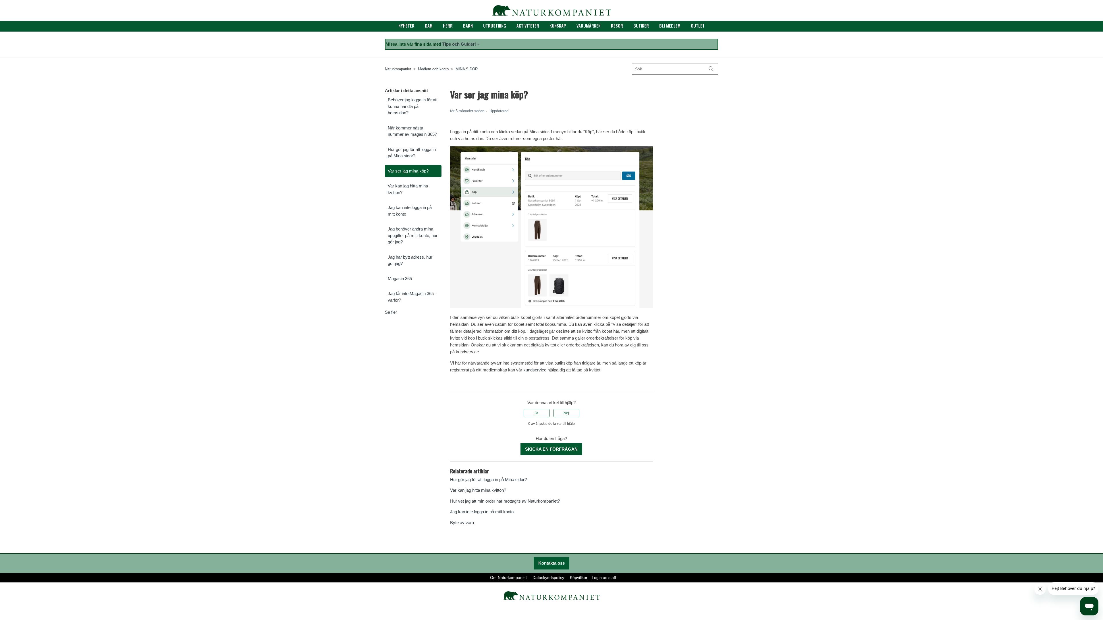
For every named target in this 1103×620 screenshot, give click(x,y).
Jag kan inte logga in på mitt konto (410, 210)
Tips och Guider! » (460, 44)
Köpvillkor (578, 577)
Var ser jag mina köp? (408, 170)
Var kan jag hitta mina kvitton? (408, 189)
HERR (448, 25)
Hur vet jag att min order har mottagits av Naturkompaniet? (505, 501)
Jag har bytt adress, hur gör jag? (410, 260)
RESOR (617, 25)
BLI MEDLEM (669, 25)
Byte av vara (462, 522)
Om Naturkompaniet (508, 577)
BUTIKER (641, 25)
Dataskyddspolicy (548, 577)
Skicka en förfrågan (551, 449)
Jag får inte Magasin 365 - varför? (412, 297)
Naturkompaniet (398, 69)
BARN (468, 25)
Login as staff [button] (604, 577)
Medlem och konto (433, 69)
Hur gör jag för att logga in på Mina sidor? (412, 152)
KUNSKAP (557, 25)
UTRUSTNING (494, 25)
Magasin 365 (400, 278)
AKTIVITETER (527, 25)
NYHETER (406, 25)
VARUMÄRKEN (588, 25)
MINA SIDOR (467, 69)
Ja (536, 413)
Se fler (391, 312)
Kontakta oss (551, 563)
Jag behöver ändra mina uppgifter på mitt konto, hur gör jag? (412, 235)
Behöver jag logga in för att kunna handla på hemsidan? (412, 106)
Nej (566, 413)
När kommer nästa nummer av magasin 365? (412, 131)
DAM (429, 25)
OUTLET (698, 25)
